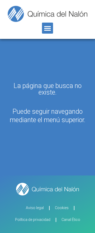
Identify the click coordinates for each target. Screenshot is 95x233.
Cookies (62, 208)
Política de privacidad (32, 220)
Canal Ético (70, 220)
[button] (47, 28)
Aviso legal (35, 208)
